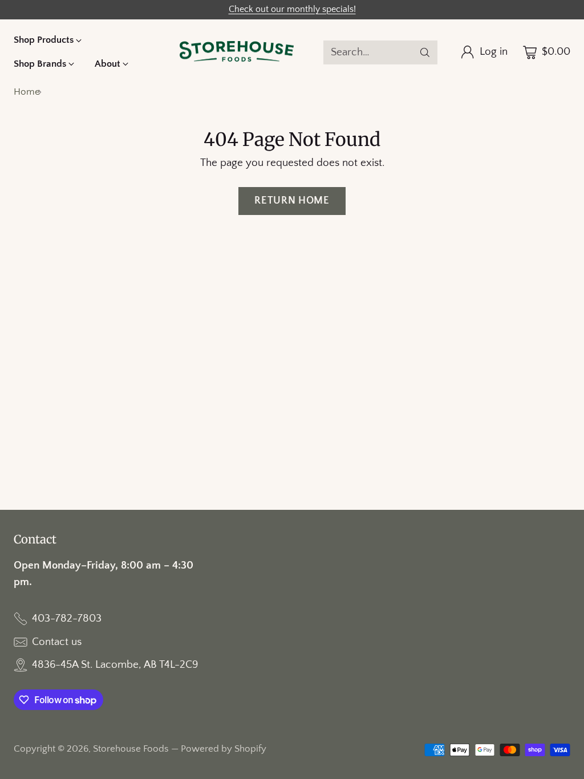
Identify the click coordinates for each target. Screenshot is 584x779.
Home (27, 92)
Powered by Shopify (223, 749)
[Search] (424, 52)
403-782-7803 (67, 618)
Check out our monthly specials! (292, 9)
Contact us (57, 642)
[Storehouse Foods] (237, 52)
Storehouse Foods (131, 749)
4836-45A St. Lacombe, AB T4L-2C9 (115, 665)
